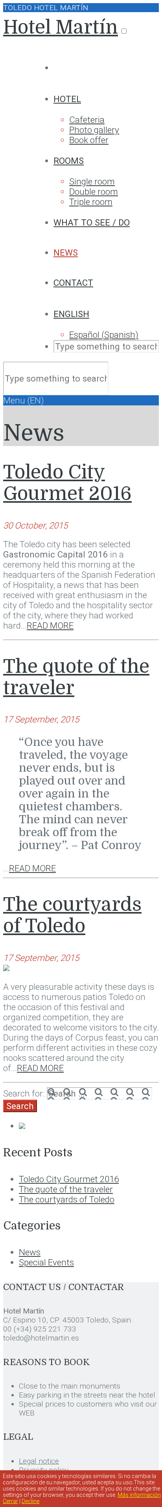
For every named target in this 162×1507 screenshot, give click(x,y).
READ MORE (50, 625)
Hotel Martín (60, 27)
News (65, 252)
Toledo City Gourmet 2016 (67, 483)
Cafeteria (87, 120)
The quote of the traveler (66, 1189)
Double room (93, 191)
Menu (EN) (23, 400)
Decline (30, 1501)
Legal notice (39, 1461)
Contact (73, 283)
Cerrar (10, 1501)
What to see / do (91, 222)
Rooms (68, 161)
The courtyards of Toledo (72, 915)
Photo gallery (94, 130)
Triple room (90, 202)
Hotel (67, 99)
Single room (92, 181)
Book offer (89, 140)
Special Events (46, 1262)
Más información (139, 1495)
